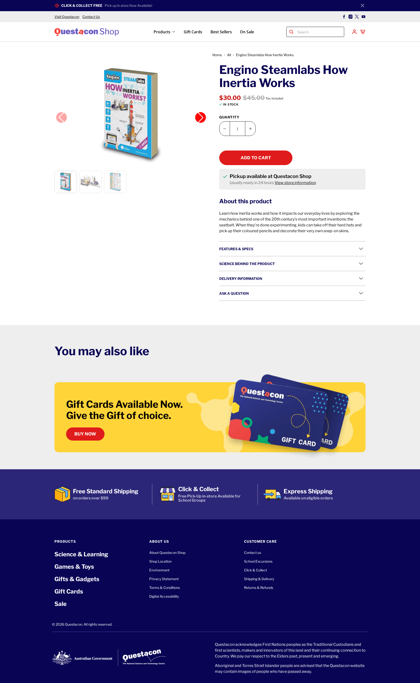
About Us (159, 541)
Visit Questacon (66, 17)
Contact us (252, 552)
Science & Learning (81, 554)
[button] (131, 114)
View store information (295, 182)
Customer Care (260, 541)
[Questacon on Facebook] (344, 17)
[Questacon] (86, 31)
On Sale (247, 32)
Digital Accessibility (164, 596)
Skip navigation (210, 14)
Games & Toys (74, 566)
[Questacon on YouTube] (363, 17)
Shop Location (160, 561)
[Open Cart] (363, 32)
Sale (60, 603)
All (229, 55)
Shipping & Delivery (259, 579)
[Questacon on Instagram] (351, 17)
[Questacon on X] (357, 17)
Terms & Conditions (164, 587)
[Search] (291, 32)
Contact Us (91, 17)
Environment (159, 570)
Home (217, 55)
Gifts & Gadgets (76, 579)
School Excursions (258, 561)
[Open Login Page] (354, 32)
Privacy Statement (164, 579)
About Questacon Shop (167, 552)
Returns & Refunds (258, 587)
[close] (362, 5)
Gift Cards (193, 32)
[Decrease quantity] (224, 128)
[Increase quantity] (250, 128)
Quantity (229, 117)
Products (162, 32)
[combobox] (320, 32)
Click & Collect (255, 570)
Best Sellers (221, 32)
